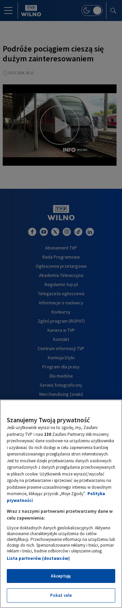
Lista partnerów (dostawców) (38, 558)
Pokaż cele (61, 595)
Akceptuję (61, 576)
